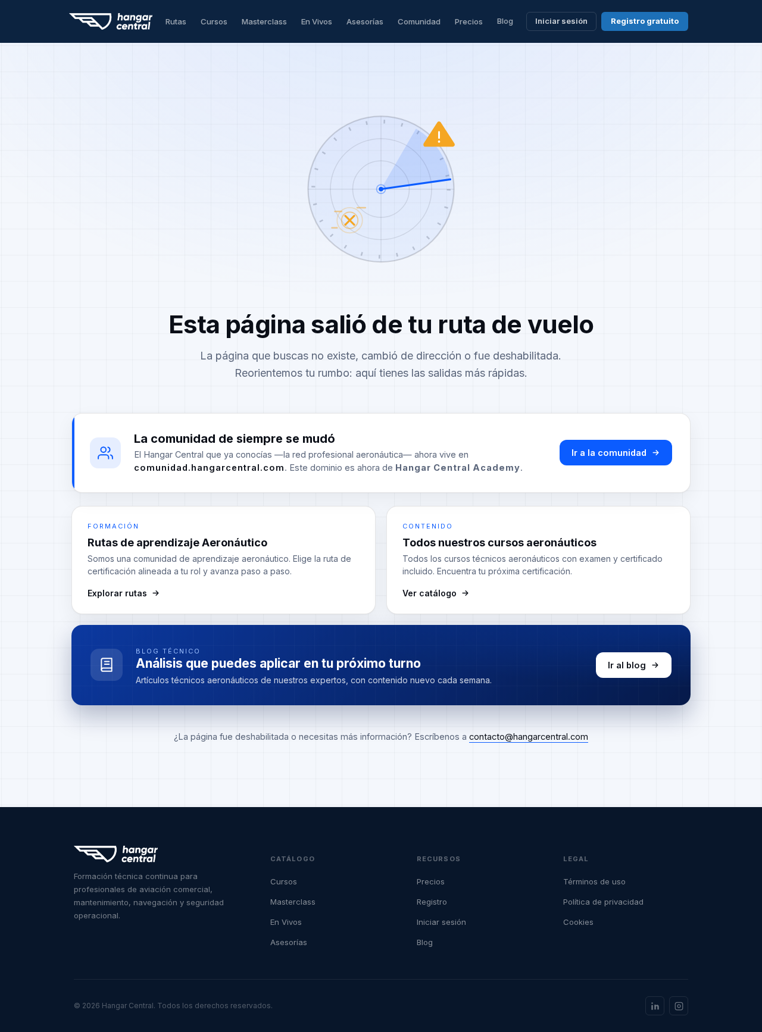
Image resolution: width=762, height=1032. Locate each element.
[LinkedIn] (654, 1005)
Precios (469, 21)
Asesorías (364, 21)
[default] (111, 21)
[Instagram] (678, 1005)
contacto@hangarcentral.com (528, 736)
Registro (432, 901)
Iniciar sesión (561, 21)
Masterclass (264, 21)
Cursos (214, 21)
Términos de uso (594, 881)
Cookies (578, 922)
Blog (505, 21)
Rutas (175, 21)
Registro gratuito (645, 21)
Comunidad (419, 21)
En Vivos (316, 21)
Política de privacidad (603, 901)
